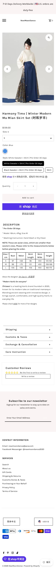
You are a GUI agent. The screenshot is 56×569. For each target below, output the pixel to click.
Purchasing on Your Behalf (14, 483)
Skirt (49, 169)
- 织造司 (30, 277)
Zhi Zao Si (23, 277)
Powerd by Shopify (32, 566)
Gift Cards (7, 472)
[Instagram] (12, 553)
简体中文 (11, 521)
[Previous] (7, 68)
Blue (5, 151)
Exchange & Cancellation (21, 344)
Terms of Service (9, 491)
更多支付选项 (28, 213)
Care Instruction (16, 352)
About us (6, 468)
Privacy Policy (8, 487)
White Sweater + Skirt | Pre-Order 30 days (23, 163)
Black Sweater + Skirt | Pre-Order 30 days (23, 169)
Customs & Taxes (16, 337)
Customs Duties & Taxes (13, 480)
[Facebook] (3, 553)
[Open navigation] (6, 20)
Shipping (11, 329)
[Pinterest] (7, 553)
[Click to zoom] (48, 37)
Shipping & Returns (11, 476)
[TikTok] (17, 553)
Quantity (6, 186)
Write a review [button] (27, 376)
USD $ (46, 521)
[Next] (48, 68)
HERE (15, 304)
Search (5, 464)
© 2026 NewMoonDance (12, 566)
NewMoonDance (28, 20)
